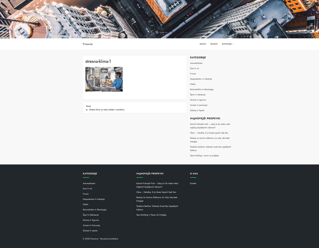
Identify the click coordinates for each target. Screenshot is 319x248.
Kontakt (214, 44)
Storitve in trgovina (198, 99)
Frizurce (87, 44)
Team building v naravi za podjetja (204, 155)
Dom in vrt (194, 68)
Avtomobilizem (196, 63)
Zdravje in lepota (197, 110)
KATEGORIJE (227, 44)
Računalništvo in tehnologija (202, 89)
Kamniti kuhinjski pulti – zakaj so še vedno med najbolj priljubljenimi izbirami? (210, 126)
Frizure (193, 73)
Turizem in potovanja (198, 105)
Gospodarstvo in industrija (201, 78)
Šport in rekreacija (197, 94)
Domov (203, 44)
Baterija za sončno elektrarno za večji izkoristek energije (210, 140)
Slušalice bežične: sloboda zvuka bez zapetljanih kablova (210, 148)
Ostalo (193, 84)
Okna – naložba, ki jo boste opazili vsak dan (209, 132)
